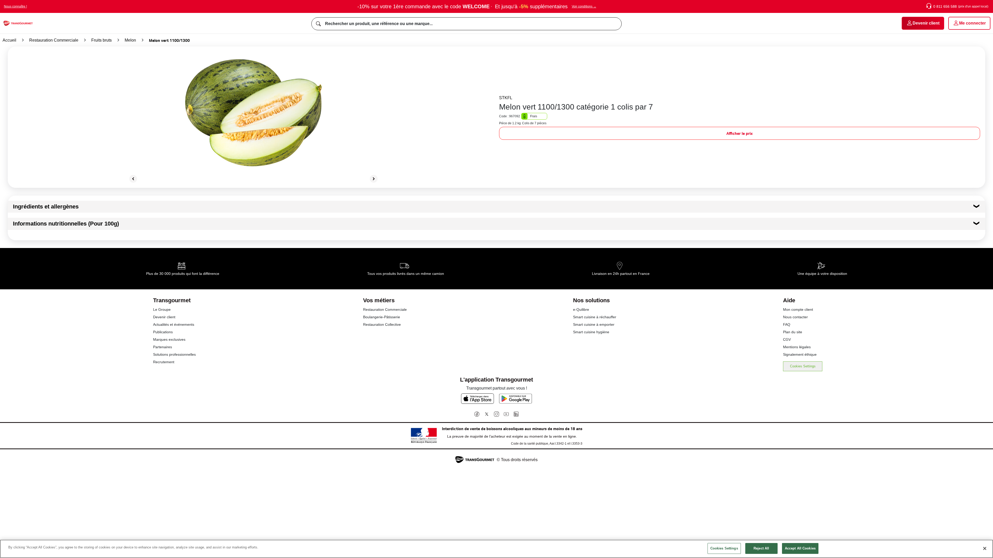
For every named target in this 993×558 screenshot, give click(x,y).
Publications (163, 332)
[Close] (984, 548)
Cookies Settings (803, 366)
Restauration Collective (382, 324)
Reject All (761, 548)
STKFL (505, 98)
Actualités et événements (173, 324)
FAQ (786, 324)
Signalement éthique (800, 354)
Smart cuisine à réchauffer (594, 317)
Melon (130, 40)
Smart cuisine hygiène (591, 332)
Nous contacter (795, 317)
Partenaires (162, 347)
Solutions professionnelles (174, 354)
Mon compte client (798, 309)
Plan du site (792, 332)
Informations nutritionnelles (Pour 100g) (66, 223)
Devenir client (164, 317)
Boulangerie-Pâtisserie (381, 317)
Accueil (9, 40)
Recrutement (163, 362)
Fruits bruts (101, 40)
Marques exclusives (169, 339)
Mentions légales (797, 347)
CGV (787, 339)
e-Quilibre (581, 309)
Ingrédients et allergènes (46, 206)
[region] (496, 549)
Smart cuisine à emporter (593, 324)
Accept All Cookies (800, 548)
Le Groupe (162, 309)
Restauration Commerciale (53, 40)
